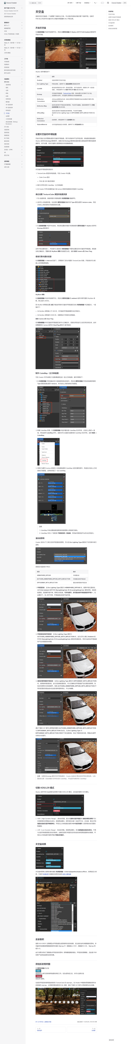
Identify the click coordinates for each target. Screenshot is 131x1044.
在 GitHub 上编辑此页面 (44, 1022)
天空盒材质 (111, 23)
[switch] (102, 3)
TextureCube (67, 93)
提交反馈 (111, 1040)
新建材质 (46, 874)
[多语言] (95, 3)
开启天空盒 (111, 14)
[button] (13, 8)
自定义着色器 (66, 874)
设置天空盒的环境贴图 (114, 17)
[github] (108, 2)
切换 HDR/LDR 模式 (113, 20)
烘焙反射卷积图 (112, 28)
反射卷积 (110, 25)
